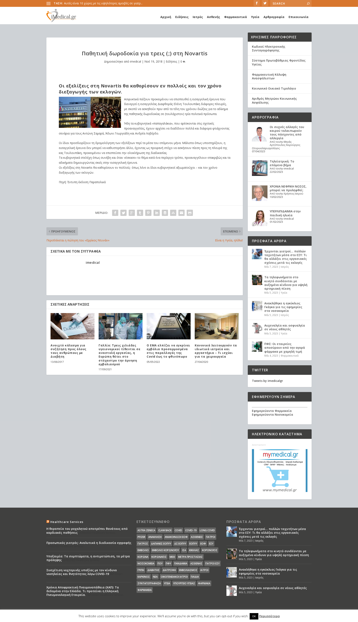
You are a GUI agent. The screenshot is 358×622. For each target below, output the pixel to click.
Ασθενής (213, 17)
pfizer (141, 537)
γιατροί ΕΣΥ (212, 563)
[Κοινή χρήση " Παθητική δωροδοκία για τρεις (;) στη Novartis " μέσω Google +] (132, 213)
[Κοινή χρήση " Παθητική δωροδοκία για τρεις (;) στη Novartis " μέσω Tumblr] (140, 213)
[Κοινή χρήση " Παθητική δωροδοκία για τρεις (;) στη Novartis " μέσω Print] (190, 213)
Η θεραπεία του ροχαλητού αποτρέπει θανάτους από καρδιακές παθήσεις (87, 530)
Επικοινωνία (298, 17)
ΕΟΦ (203, 543)
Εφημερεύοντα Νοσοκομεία (272, 414)
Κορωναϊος (159, 557)
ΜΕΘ (172, 557)
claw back (165, 530)
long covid (207, 530)
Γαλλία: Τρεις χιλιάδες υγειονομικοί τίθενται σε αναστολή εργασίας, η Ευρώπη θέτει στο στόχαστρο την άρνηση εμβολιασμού (119, 354)
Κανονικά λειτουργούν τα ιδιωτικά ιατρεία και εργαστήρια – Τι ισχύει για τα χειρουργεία (216, 351)
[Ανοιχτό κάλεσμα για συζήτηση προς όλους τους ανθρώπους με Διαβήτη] (72, 326)
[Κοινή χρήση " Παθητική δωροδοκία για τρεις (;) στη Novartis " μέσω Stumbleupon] (173, 213)
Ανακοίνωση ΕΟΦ (176, 537)
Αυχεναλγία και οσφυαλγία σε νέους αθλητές (284, 327)
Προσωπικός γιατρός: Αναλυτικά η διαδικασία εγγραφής (88, 543)
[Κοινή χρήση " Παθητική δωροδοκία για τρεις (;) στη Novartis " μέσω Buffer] (165, 213)
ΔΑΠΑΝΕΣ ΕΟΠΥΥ (161, 543)
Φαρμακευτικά (235, 17)
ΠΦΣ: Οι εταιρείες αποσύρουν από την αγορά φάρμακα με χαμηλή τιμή (284, 347)
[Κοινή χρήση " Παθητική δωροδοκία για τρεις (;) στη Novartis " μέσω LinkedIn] (156, 213)
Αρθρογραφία (274, 17)
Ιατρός (198, 17)
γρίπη (141, 570)
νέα (155, 576)
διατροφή (169, 570)
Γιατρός (143, 543)
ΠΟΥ (160, 563)
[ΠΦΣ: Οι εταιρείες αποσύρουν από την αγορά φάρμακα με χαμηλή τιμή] (257, 346)
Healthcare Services (66, 522)
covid (178, 530)
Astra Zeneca (146, 530)
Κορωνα (143, 557)
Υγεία (255, 17)
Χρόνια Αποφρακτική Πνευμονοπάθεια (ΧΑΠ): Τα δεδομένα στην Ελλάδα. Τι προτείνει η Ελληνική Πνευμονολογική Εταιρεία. (82, 591)
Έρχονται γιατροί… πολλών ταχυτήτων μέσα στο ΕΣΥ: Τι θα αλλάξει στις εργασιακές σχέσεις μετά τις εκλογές (285, 257)
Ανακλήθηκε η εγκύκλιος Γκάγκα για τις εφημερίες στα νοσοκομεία (283, 307)
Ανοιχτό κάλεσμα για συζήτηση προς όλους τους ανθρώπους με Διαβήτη (68, 351)
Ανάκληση (155, 537)
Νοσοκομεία (146, 563)
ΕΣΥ (211, 543)
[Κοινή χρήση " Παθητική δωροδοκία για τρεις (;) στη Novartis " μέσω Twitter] (123, 213)
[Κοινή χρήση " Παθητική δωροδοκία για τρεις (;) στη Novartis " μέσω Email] (181, 213)
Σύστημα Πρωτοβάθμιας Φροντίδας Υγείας (279, 62)
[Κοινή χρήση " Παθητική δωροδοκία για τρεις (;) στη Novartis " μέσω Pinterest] (148, 213)
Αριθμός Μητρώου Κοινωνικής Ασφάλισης (274, 100)
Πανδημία (180, 563)
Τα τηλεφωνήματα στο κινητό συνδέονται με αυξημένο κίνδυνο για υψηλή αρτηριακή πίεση (285, 282)
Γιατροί (210, 537)
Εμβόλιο (143, 550)
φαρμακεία (145, 590)
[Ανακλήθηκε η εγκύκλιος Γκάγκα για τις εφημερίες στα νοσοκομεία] (257, 306)
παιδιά (195, 576)
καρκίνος (144, 576)
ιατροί (204, 570)
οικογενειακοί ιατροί (174, 576)
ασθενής (196, 563)
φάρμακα (204, 583)
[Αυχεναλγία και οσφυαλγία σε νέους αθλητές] (257, 328)
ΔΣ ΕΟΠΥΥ (180, 543)
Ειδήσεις (182, 17)
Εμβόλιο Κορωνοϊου (165, 550)
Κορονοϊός (209, 550)
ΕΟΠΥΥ (193, 543)
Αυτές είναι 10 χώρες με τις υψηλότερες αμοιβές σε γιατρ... (103, 3)
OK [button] (254, 616)
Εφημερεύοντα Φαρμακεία (272, 411)
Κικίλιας (194, 550)
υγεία (167, 583)
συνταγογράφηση (149, 583)
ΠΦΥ (168, 563)
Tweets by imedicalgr (267, 381)
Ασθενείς (197, 537)
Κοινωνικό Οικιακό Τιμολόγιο (274, 88)
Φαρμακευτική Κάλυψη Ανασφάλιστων (269, 76)
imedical (135, 61)
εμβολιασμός (188, 570)
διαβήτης (153, 570)
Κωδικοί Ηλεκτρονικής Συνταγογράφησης (268, 48)
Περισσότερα (269, 616)
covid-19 (191, 530)
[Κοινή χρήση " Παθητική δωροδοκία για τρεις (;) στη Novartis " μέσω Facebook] (115, 213)
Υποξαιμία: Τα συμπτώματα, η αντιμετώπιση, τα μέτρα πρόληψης (88, 558)
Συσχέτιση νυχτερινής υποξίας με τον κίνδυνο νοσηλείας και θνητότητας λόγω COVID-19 (81, 572)
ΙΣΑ (184, 550)
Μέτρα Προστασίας (190, 557)
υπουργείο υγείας (184, 583)
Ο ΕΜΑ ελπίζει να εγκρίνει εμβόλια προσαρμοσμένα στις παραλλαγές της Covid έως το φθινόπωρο (168, 351)
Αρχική (165, 17)
